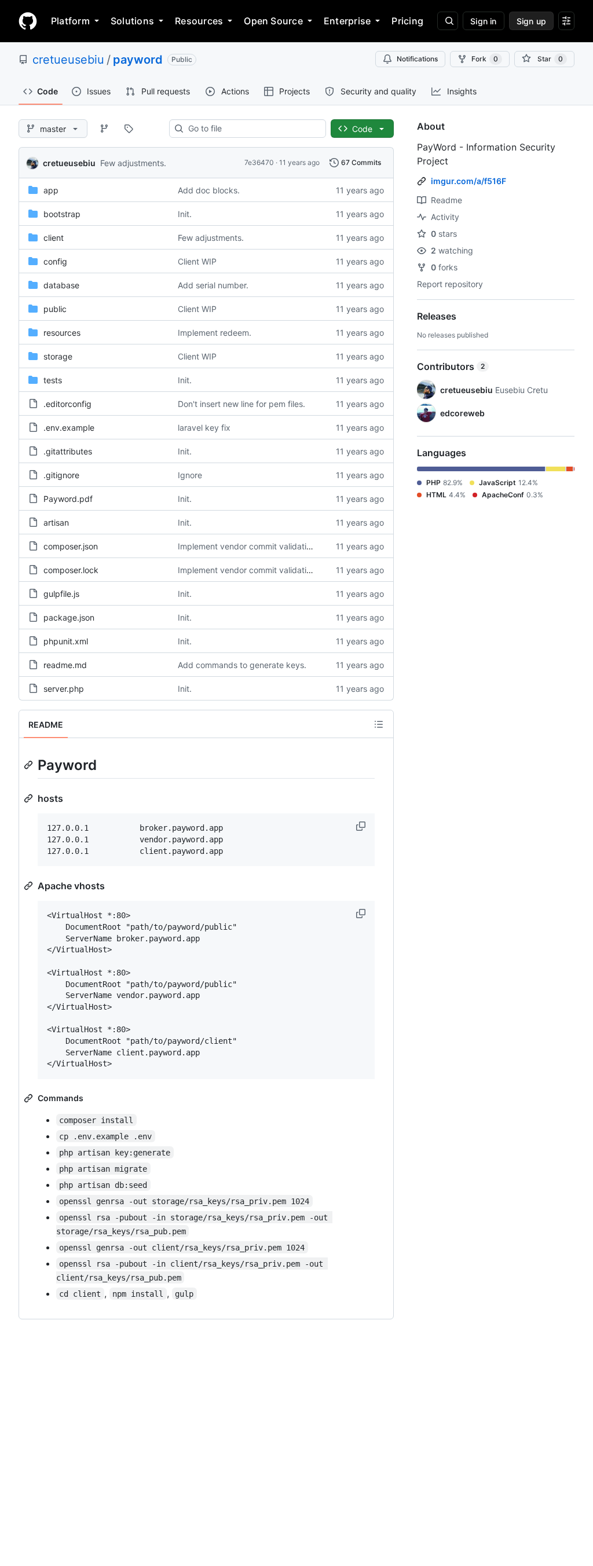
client (53, 238)
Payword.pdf (68, 499)
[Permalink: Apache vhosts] (29, 886)
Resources (199, 21)
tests (52, 380)
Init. (185, 214)
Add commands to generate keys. (242, 665)
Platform (70, 21)
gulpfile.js (61, 594)
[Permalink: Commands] (29, 1098)
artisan (56, 522)
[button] (362, 826)
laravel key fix (204, 427)
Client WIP (197, 261)
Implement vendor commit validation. (248, 546)
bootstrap (61, 214)
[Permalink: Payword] (29, 765)
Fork (484, 58)
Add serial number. (213, 285)
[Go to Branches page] (104, 128)
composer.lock (70, 570)
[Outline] (379, 724)
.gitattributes (67, 451)
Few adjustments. (133, 163)
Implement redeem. (214, 333)
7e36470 (259, 162)
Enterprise (347, 21)
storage (57, 356)
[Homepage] (28, 21)
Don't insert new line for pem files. (241, 404)
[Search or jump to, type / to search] (447, 21)
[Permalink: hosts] (29, 798)
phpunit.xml (65, 641)
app (50, 190)
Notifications (417, 58)
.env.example (68, 427)
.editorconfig (67, 404)
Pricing (407, 21)
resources (61, 333)
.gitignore (61, 475)
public (55, 309)
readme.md (65, 665)
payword (138, 60)
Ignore (190, 475)
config (55, 261)
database (61, 285)
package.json (68, 617)
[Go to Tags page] (128, 128)
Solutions (132, 21)
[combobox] (252, 128)
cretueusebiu (68, 60)
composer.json (70, 546)
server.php (63, 689)
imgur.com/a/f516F (468, 181)
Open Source (273, 21)
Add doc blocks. (209, 190)
